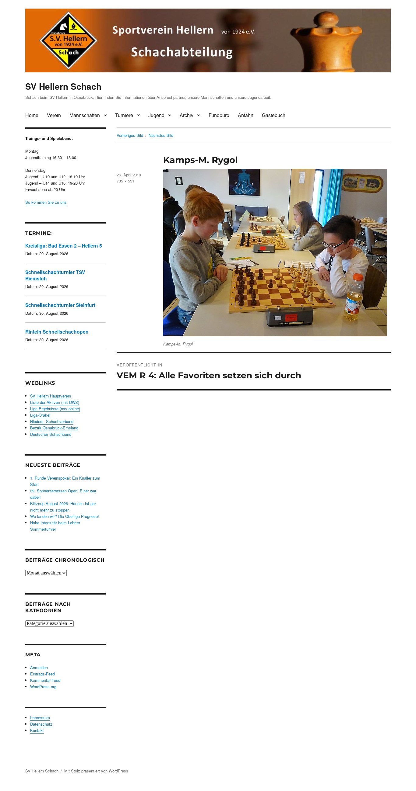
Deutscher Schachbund (50, 434)
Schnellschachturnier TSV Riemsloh (55, 275)
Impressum (40, 717)
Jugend (156, 115)
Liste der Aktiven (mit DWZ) (54, 402)
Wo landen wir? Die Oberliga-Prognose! (64, 516)
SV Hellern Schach (63, 86)
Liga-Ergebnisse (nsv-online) (55, 408)
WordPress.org (43, 686)
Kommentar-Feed (45, 680)
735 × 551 (125, 181)
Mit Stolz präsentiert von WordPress (96, 771)
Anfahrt (245, 115)
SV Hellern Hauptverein (50, 396)
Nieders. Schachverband (51, 421)
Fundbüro (219, 115)
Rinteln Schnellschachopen (57, 331)
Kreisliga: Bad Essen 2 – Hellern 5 (63, 245)
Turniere (124, 115)
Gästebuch (273, 115)
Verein (54, 115)
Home (31, 115)
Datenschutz (41, 724)
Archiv (186, 115)
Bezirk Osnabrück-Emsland (54, 428)
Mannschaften (84, 115)
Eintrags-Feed (42, 674)
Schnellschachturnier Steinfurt (60, 304)
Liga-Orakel (40, 415)
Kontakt (37, 730)
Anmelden (39, 667)
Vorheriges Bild (130, 135)
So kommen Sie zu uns (46, 202)
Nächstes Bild (161, 135)
